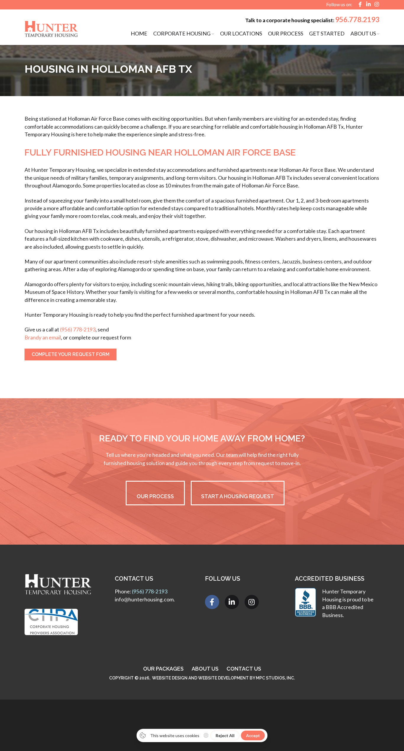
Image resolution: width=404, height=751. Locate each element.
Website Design (170, 678)
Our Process (285, 33)
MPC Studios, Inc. (275, 678)
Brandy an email (43, 337)
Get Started (327, 33)
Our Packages (163, 669)
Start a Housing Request (237, 496)
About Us (363, 33)
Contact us (244, 669)
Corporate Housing (182, 33)
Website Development (223, 678)
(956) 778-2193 (78, 329)
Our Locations (241, 33)
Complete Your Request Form (70, 354)
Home (139, 33)
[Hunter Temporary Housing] (51, 26)
